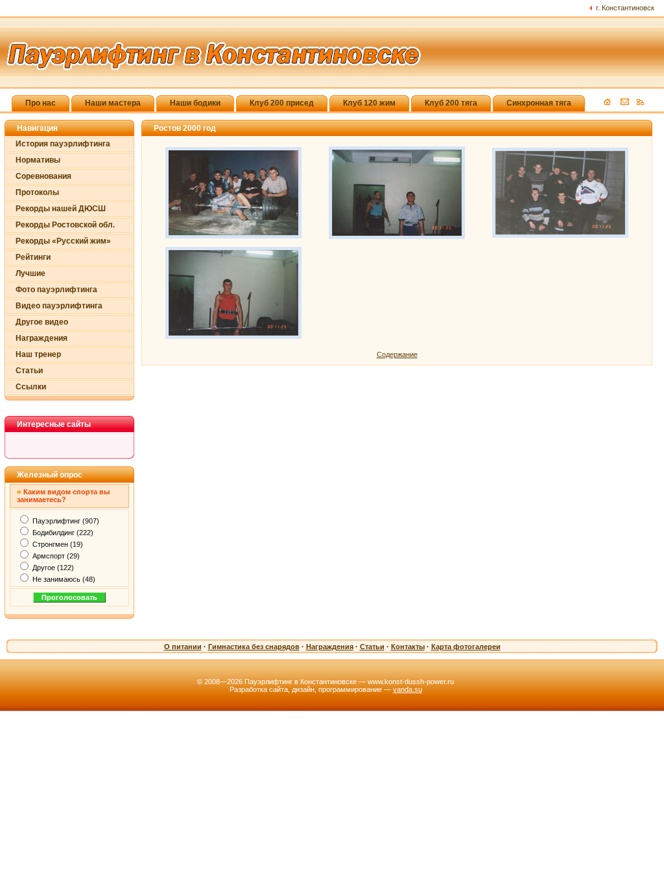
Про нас (40, 103)
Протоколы (37, 192)
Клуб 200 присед (282, 103)
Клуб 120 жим (369, 103)
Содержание (397, 354)
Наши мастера (113, 103)
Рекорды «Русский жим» (63, 241)
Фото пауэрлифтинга (56, 289)
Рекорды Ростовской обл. (65, 224)
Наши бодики (195, 103)
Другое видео (42, 322)
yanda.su (407, 689)
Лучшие (30, 273)
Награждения (41, 338)
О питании (183, 646)
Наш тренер (38, 354)
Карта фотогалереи (466, 646)
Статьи (29, 370)
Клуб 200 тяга (451, 103)
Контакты (408, 646)
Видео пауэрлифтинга (59, 305)
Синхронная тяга (538, 103)
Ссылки (31, 386)
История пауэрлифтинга (63, 143)
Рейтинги (33, 257)
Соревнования (43, 176)
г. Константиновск (625, 8)
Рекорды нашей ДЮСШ (61, 208)
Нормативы (38, 160)
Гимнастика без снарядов (254, 646)
